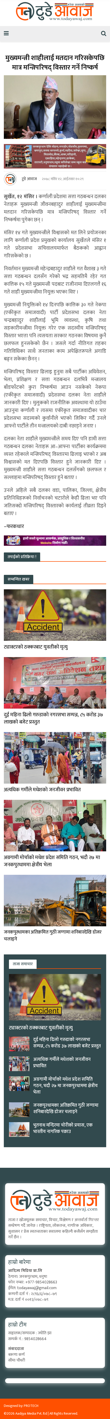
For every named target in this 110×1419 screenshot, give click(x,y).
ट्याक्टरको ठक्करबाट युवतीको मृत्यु (35, 647)
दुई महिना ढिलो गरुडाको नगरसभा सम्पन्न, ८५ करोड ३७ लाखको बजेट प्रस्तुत (53, 718)
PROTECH (31, 1406)
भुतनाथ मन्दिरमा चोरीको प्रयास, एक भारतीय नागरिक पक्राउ (63, 1128)
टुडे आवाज (29, 179)
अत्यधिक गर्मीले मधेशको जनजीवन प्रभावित (42, 789)
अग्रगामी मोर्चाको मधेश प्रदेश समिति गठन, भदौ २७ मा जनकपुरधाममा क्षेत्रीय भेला (52, 861)
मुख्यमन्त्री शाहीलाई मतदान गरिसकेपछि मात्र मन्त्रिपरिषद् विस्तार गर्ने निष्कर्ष (55, 62)
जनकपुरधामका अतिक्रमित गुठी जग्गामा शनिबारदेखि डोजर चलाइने (53, 935)
